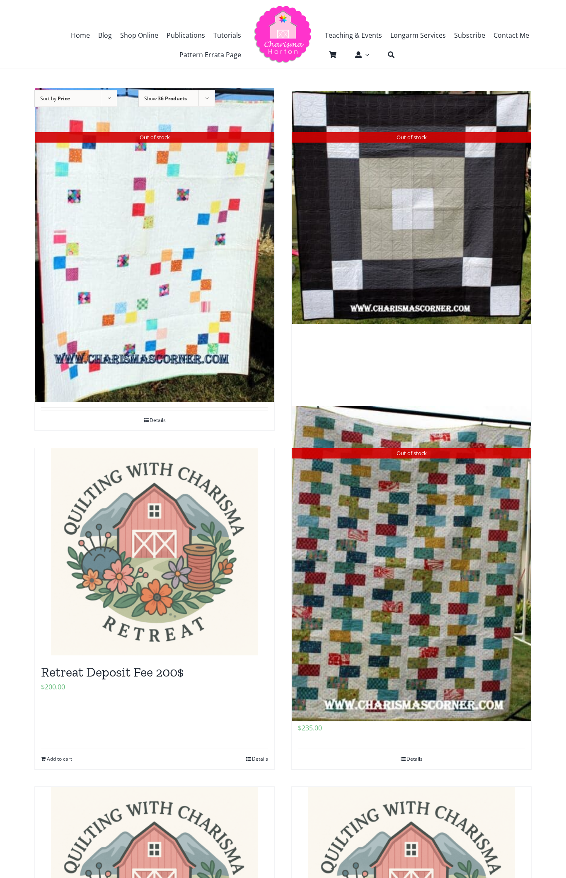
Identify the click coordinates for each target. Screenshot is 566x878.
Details (260, 758)
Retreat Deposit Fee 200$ (112, 672)
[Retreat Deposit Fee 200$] (154, 551)
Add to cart (59, 758)
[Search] (387, 54)
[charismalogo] (283, 8)
